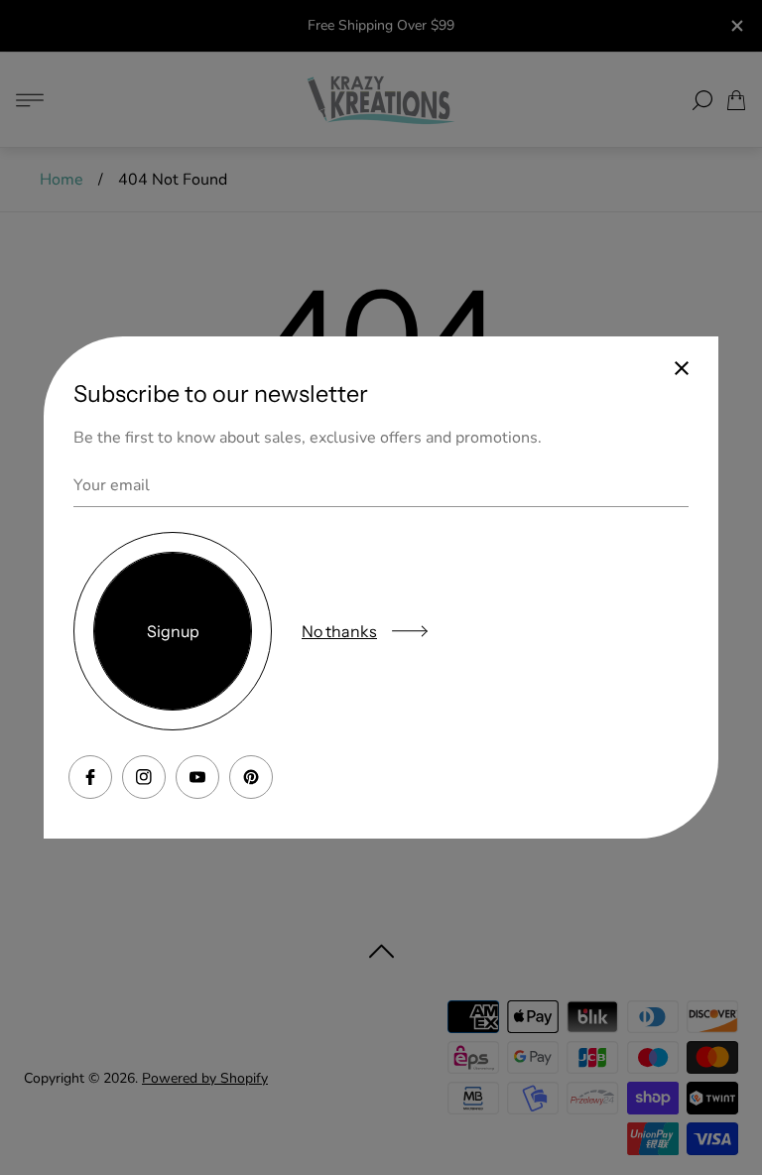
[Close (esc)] (681, 368)
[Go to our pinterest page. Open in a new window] (251, 777)
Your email (111, 485)
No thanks (339, 631)
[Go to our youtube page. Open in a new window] (197, 777)
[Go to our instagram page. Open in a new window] (144, 777)
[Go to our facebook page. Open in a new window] (90, 777)
